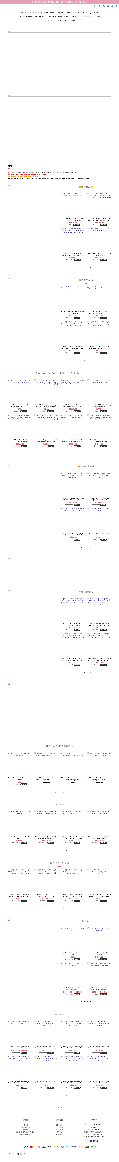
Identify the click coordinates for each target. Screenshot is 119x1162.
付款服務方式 (59, 1127)
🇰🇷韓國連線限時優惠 (72, 13)
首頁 (21, 13)
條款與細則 (59, 1134)
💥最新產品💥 (37, 13)
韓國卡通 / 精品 (48, 20)
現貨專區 (53, 13)
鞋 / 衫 (80, 17)
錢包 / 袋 (88, 17)
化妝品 (60, 17)
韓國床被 (73, 20)
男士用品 (73, 17)
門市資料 (25, 1129)
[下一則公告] (111, 2)
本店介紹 (25, 1125)
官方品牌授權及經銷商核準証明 (25, 1132)
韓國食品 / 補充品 (62, 20)
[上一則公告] (7, 2)
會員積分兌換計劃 (25, 1134)
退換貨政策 (59, 1129)
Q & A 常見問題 (25, 1127)
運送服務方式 (59, 1125)
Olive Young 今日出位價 (90, 13)
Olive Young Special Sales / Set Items (31, 17)
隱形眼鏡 (97, 17)
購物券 (46, 13)
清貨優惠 (61, 13)
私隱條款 (59, 1132)
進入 (40, 174)
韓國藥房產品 (51, 17)
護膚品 (66, 17)
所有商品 (28, 13)
